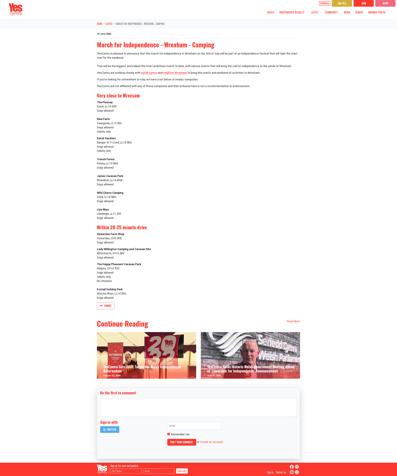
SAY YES (342, 3)
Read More (293, 321)
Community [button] (332, 12)
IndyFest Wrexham (175, 72)
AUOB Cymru (149, 72)
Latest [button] (316, 12)
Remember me (180, 434)
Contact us (281, 472)
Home (99, 24)
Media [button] (348, 12)
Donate (359, 12)
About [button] (272, 12)
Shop (385, 3)
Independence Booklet (292, 12)
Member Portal (377, 12)
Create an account (211, 442)
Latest (109, 24)
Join (363, 3)
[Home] (15, 9)
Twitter (111, 429)
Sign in (270, 472)
